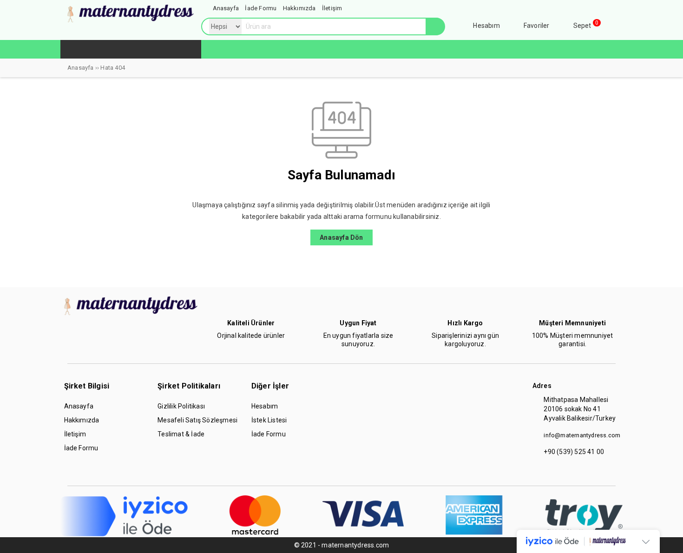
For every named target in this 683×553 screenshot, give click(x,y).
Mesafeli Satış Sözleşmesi (197, 420)
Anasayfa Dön (341, 237)
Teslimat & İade (181, 434)
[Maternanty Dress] (130, 20)
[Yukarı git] (666, 536)
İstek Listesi (269, 420)
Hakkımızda (81, 420)
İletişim (75, 434)
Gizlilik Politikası (181, 406)
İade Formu (81, 448)
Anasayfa (79, 406)
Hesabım (264, 406)
